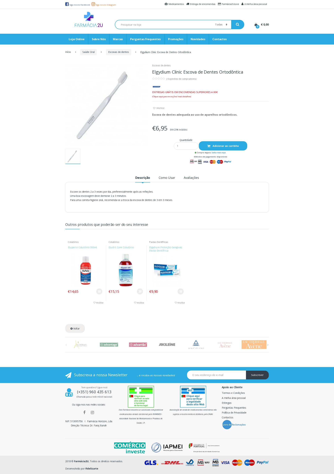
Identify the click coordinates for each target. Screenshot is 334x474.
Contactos (219, 39)
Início (68, 52)
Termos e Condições (233, 393)
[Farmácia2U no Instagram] (92, 412)
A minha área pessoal (255, 4)
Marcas (118, 39)
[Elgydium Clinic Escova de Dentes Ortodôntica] (106, 105)
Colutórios (73, 242)
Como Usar (167, 178)
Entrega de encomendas (203, 4)
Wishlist (160, 108)
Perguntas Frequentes (145, 39)
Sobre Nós (99, 39)
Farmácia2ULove (230, 4)
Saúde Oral (88, 52)
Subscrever (257, 375)
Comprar (99, 291)
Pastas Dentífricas (158, 242)
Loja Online (76, 39)
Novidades (198, 39)
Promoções (175, 39)
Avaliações (191, 178)
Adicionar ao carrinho (225, 146)
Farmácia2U (81, 461)
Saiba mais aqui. (219, 152)
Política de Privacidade (234, 412)
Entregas (227, 402)
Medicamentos (176, 4)
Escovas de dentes (118, 52)
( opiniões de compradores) (181, 78)
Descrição (142, 178)
